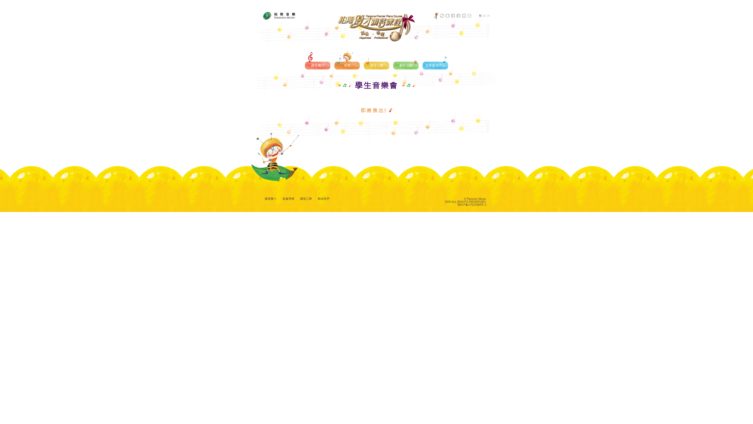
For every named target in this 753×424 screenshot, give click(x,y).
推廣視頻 (288, 198)
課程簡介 (270, 198)
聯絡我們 (323, 198)
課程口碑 (306, 198)
